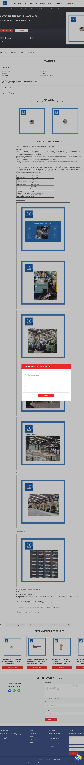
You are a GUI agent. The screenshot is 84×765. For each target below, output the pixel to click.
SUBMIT (46, 395)
